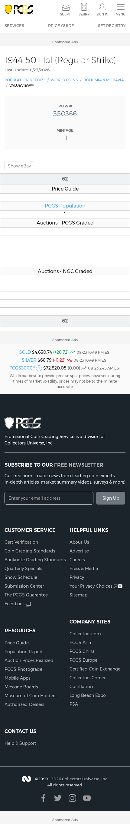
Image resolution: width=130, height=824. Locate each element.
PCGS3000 (22, 368)
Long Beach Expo (88, 695)
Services (14, 25)
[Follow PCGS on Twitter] (58, 798)
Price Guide (61, 25)
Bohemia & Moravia (103, 80)
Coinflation (81, 686)
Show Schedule (21, 577)
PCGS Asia (80, 642)
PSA (74, 704)
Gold (25, 352)
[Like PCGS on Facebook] (43, 798)
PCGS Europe (83, 660)
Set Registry (111, 25)
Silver (29, 360)
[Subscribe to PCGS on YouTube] (87, 798)
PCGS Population (65, 206)
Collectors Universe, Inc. (85, 778)
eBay (19, 166)
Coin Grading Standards (30, 551)
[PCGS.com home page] (19, 10)
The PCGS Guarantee (26, 595)
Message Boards (21, 687)
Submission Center (24, 586)
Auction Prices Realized (29, 660)
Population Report (25, 80)
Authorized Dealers (24, 704)
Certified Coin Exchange (95, 669)
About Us (79, 542)
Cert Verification (21, 542)
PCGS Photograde (23, 669)
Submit (66, 14)
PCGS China (82, 651)
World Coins (64, 80)
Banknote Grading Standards (35, 559)
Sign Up (110, 498)
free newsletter (78, 465)
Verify (84, 14)
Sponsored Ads (65, 42)
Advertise (79, 551)
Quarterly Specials (23, 568)
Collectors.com (85, 634)
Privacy (77, 577)
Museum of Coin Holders (30, 695)
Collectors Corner (88, 677)
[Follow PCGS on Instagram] (72, 798)
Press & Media (84, 568)
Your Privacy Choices (91, 586)
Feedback (15, 603)
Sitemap (78, 595)
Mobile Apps (17, 678)
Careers (77, 559)
